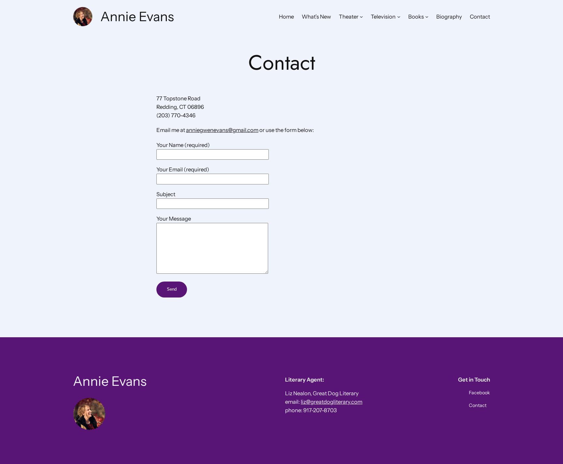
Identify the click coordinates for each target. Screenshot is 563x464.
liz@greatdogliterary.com (331, 402)
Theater (348, 16)
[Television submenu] (398, 16)
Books (416, 16)
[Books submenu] (426, 16)
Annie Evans (137, 16)
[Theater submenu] (361, 16)
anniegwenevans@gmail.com (222, 130)
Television (383, 16)
